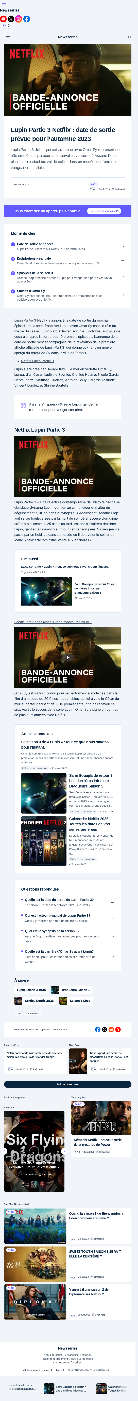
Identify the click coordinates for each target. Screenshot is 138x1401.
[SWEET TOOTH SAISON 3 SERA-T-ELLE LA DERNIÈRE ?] (35, 1264)
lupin (18, 1013)
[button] (4, 4)
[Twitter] (11, 18)
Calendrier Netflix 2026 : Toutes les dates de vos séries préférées (90, 824)
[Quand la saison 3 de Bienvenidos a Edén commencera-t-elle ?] (35, 1226)
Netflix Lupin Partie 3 (37, 361)
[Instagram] (19, 18)
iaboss (47, 1370)
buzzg (59, 1370)
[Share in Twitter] (104, 1029)
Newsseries (10, 10)
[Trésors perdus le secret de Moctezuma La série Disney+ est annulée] (78, 1061)
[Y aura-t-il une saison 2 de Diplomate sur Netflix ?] (35, 1302)
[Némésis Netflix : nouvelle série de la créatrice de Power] (101, 1118)
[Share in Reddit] (111, 1029)
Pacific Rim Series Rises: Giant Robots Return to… (53, 622)
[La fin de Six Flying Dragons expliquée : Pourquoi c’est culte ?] (34, 1151)
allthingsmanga (30, 1370)
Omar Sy (21, 693)
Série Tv (79, 1104)
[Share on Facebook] (97, 1029)
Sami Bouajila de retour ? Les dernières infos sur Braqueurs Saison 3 (91, 780)
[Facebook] (26, 18)
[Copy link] (118, 1029)
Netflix (93, 184)
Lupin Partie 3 (25, 320)
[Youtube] (4, 18)
